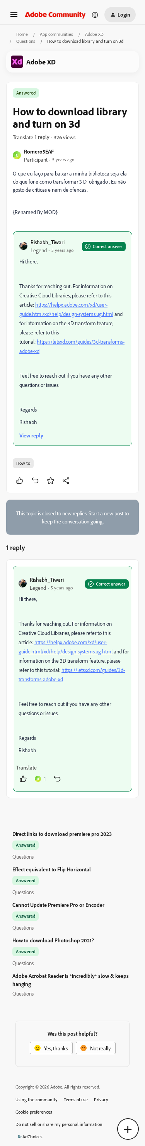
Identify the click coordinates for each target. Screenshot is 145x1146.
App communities (56, 34)
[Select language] (95, 14)
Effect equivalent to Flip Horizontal (51, 869)
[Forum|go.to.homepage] (55, 14)
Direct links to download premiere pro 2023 (62, 833)
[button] (14, 17)
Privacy (101, 1099)
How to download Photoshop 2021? (53, 940)
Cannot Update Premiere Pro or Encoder (58, 904)
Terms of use (76, 1099)
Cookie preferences (33, 1112)
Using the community (36, 1099)
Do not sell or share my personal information (58, 1124)
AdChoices (32, 1136)
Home (22, 34)
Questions (25, 41)
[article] (72, 679)
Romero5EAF (39, 151)
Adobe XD (94, 34)
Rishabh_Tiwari (48, 242)
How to (23, 463)
